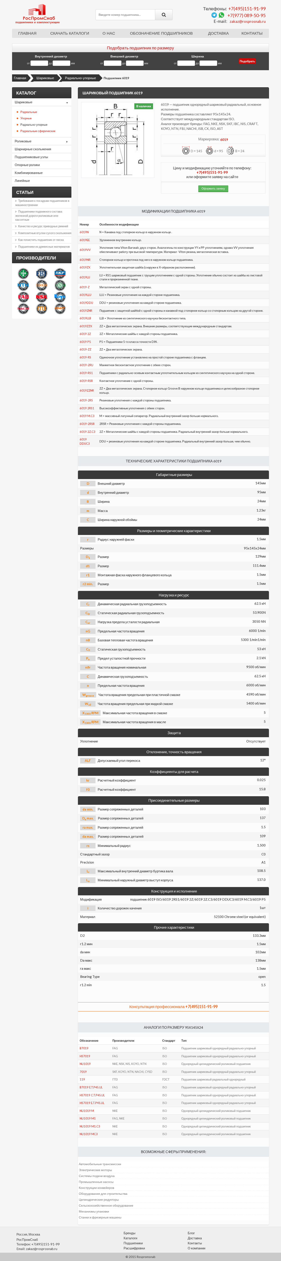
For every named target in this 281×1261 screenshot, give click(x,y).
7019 (83, 1071)
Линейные (22, 180)
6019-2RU (86, 365)
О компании (196, 1248)
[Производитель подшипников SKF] (60, 273)
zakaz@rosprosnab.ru (248, 21)
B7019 (84, 1048)
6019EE (85, 240)
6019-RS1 (86, 373)
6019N (84, 232)
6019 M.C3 (87, 416)
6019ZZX (86, 326)
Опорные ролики (27, 165)
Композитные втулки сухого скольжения (44, 233)
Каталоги (130, 1238)
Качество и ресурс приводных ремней (43, 226)
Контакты (252, 33)
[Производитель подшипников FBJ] (41, 273)
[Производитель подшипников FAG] (23, 297)
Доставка (218, 33)
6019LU (85, 277)
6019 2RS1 (87, 408)
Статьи (24, 192)
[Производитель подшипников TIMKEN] (41, 285)
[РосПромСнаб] (38, 14)
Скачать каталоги (69, 33)
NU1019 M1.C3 (90, 1126)
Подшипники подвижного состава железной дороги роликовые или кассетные (38, 215)
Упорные (26, 118)
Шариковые (45, 78)
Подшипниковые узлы (31, 157)
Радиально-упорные (80, 78)
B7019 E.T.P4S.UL (91, 1087)
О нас (109, 33)
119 (82, 1079)
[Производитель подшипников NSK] (41, 297)
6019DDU (86, 302)
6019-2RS (86, 400)
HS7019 (85, 1056)
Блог (191, 1233)
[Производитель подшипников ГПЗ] (41, 308)
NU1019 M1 (88, 1118)
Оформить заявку (213, 188)
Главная (27, 33)
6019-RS (85, 357)
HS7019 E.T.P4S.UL (92, 1103)
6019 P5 (85, 341)
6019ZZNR (87, 390)
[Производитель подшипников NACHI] (23, 308)
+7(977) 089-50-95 (246, 15)
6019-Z (85, 287)
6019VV (85, 250)
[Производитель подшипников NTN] (23, 285)
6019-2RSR (87, 424)
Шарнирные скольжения (33, 149)
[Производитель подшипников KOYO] (60, 297)
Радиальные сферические (37, 131)
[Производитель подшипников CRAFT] (60, 308)
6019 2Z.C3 (87, 431)
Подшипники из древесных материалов (44, 246)
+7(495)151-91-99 (247, 8)
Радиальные (28, 112)
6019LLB (85, 318)
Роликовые (23, 141)
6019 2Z (85, 334)
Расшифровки (134, 1248)
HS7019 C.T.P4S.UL (92, 1095)
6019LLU (85, 295)
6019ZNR (86, 310)
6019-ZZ (85, 349)
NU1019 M (87, 1111)
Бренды (129, 1233)
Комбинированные (29, 173)
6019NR (85, 259)
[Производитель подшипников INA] (23, 273)
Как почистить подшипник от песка (41, 239)
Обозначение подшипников (161, 33)
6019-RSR (86, 381)
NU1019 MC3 (89, 1134)
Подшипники (133, 1243)
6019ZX (85, 267)
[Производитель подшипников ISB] (60, 285)
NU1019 (85, 1064)
